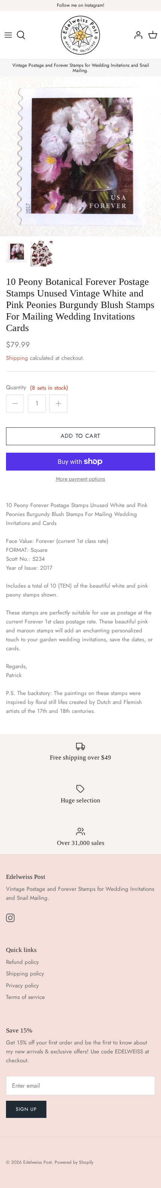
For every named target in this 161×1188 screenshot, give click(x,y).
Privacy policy (22, 985)
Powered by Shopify (74, 1162)
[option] (80, 156)
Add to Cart (80, 436)
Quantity (16, 388)
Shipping (17, 358)
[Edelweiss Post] (80, 35)
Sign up (26, 1109)
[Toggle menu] (8, 35)
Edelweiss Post (37, 1162)
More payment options (80, 479)
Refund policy (22, 962)
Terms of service (25, 997)
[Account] (136, 35)
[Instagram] (10, 918)
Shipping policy (25, 973)
